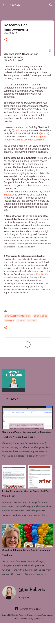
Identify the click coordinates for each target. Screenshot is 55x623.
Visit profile (23, 597)
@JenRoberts (31, 589)
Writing (32, 320)
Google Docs (40, 316)
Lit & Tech (14, 5)
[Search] (51, 5)
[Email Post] (5, 312)
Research (9, 320)
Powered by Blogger (29, 608)
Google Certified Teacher (17, 316)
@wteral (43, 133)
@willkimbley (20, 130)
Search (21, 320)
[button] (5, 39)
